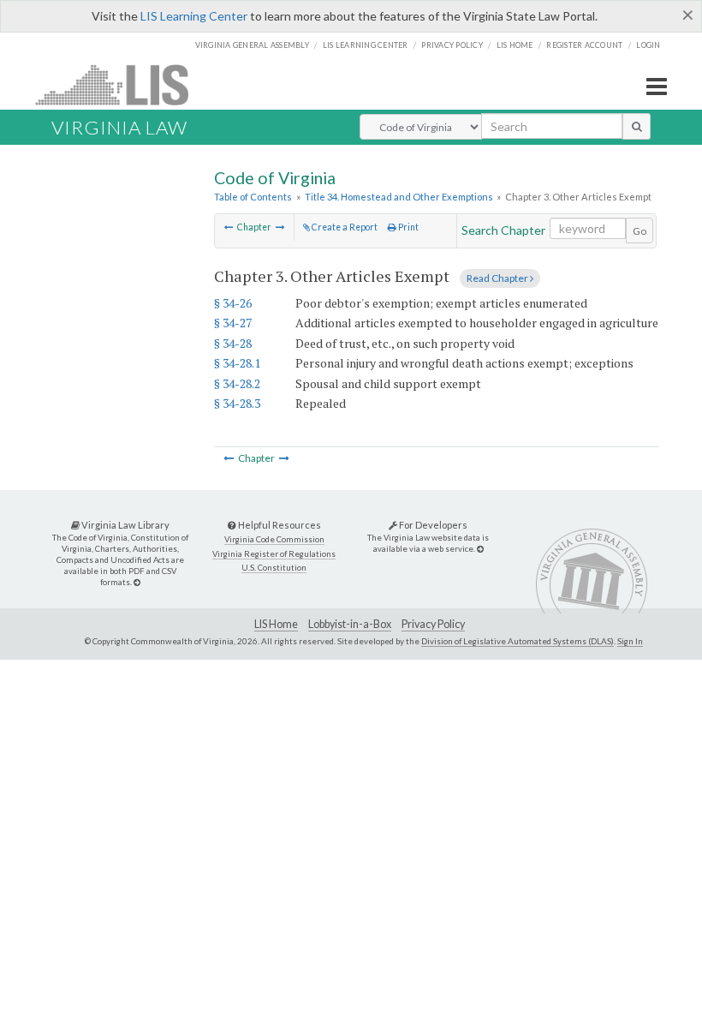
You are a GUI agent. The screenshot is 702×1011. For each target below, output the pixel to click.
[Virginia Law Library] (137, 582)
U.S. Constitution (273, 567)
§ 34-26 (233, 303)
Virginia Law (119, 127)
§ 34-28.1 (237, 363)
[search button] (636, 126)
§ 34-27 (233, 322)
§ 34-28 (233, 343)
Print (407, 227)
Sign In (630, 641)
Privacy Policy (452, 45)
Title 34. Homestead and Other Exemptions (399, 196)
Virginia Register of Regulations (274, 554)
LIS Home (276, 624)
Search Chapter (503, 230)
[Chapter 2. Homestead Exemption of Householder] (229, 227)
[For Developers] (480, 548)
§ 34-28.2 (237, 383)
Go (639, 230)
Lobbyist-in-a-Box (349, 624)
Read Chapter (498, 278)
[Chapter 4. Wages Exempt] (280, 227)
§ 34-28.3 (237, 403)
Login (648, 45)
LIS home (515, 45)
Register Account (584, 45)
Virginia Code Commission (274, 539)
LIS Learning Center (193, 16)
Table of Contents (253, 196)
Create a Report (344, 227)
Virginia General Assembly (252, 45)
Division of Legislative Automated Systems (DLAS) (517, 641)
